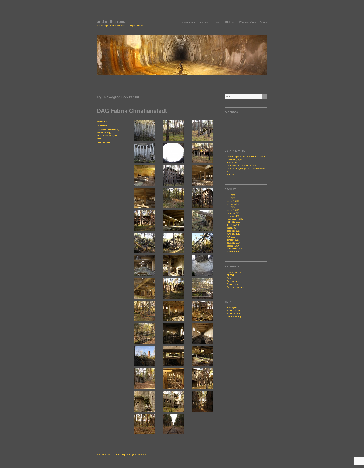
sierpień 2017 (233, 204)
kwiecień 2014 (233, 252)
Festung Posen (234, 272)
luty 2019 (231, 195)
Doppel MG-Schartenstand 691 (241, 166)
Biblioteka (230, 22)
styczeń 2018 (233, 201)
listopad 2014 (233, 246)
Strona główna (187, 22)
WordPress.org (234, 316)
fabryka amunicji (103, 132)
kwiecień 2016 (233, 234)
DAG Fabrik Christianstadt (132, 110)
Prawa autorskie (247, 22)
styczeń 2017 (233, 210)
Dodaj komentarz (104, 142)
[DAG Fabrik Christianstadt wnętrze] (144, 130)
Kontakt (263, 22)
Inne (229, 278)
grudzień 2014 (233, 243)
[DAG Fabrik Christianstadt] (173, 130)
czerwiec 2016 (233, 231)
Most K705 (232, 163)
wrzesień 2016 (233, 222)
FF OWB (230, 275)
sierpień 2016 (233, 225)
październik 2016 (235, 219)
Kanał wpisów (233, 310)
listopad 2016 (233, 216)
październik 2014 (235, 249)
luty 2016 (231, 237)
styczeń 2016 (233, 240)
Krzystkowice (102, 135)
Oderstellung (233, 281)
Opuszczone (102, 125)
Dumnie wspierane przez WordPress (131, 454)
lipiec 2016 (232, 228)
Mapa (218, 22)
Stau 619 (230, 174)
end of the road (111, 21)
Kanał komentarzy (236, 313)
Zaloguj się (232, 307)
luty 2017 (231, 207)
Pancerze (203, 22)
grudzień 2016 (233, 213)
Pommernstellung (235, 287)
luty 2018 (231, 198)
